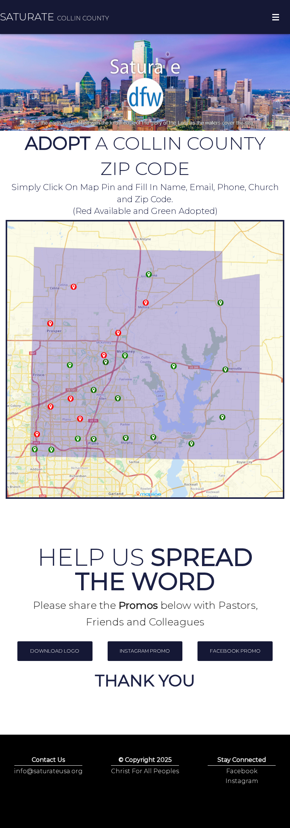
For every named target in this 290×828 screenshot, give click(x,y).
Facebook (242, 771)
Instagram (241, 781)
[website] (118, 398)
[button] (55, 651)
